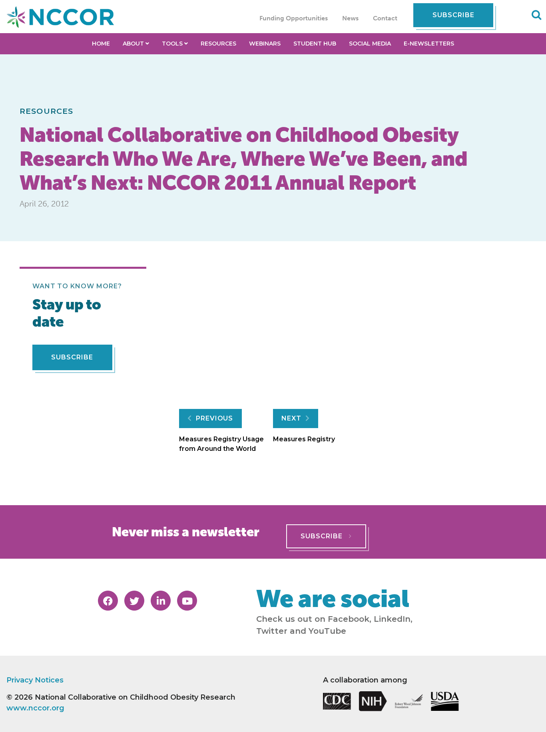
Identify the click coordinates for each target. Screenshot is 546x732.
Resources (46, 111)
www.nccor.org (35, 708)
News (350, 18)
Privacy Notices (35, 680)
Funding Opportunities (293, 18)
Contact (385, 18)
